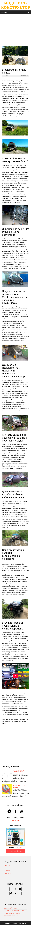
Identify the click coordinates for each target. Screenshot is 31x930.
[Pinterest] (15, 889)
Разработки (25, 75)
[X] (15, 893)
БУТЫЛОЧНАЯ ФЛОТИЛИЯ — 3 (12, 913)
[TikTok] (20, 893)
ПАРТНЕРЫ (7, 868)
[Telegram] (9, 811)
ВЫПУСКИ (7, 870)
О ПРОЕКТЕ (7, 865)
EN (15, 820)
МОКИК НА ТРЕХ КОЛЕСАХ (19, 786)
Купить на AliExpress (15, 851)
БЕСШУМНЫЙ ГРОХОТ (10, 908)
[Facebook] (15, 811)
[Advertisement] (15, 29)
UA (18, 820)
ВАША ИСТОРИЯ (8, 873)
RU (13, 820)
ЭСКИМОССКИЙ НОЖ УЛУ (11, 916)
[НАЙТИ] (29, 12)
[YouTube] (21, 811)
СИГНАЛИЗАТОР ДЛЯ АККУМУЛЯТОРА (20, 771)
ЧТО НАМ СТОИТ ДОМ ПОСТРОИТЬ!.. (14, 910)
